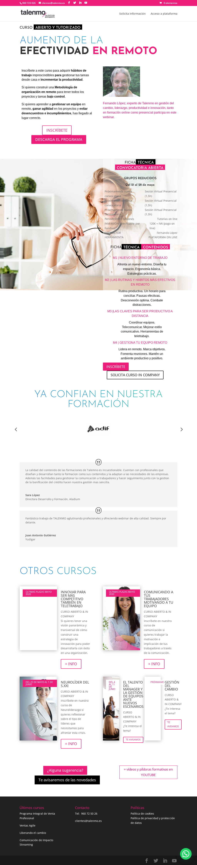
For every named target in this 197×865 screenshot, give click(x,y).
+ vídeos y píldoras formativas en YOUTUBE (148, 772)
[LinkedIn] (80, 2)
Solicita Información (132, 13)
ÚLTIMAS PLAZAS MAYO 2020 (39, 593)
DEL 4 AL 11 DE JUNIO (112, 685)
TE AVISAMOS (133, 739)
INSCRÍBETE (56, 130)
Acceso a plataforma (164, 13)
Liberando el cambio (33, 833)
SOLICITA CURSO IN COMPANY (135, 375)
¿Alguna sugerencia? (65, 770)
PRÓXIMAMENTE (157, 682)
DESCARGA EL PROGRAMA (58, 139)
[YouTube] (85, 2)
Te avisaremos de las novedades (67, 779)
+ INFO (71, 663)
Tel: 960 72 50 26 (86, 813)
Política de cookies (142, 813)
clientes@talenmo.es (88, 821)
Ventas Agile (27, 825)
